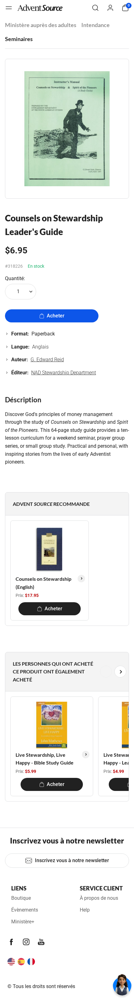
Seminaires (19, 38)
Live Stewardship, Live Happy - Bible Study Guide (45, 759)
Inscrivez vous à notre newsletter (72, 860)
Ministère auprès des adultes (40, 24)
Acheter (56, 316)
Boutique (21, 898)
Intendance (95, 24)
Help (85, 910)
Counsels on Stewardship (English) (43, 583)
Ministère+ (22, 922)
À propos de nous (99, 898)
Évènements (24, 910)
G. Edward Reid (47, 360)
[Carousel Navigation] (65, 671)
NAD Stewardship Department (63, 373)
